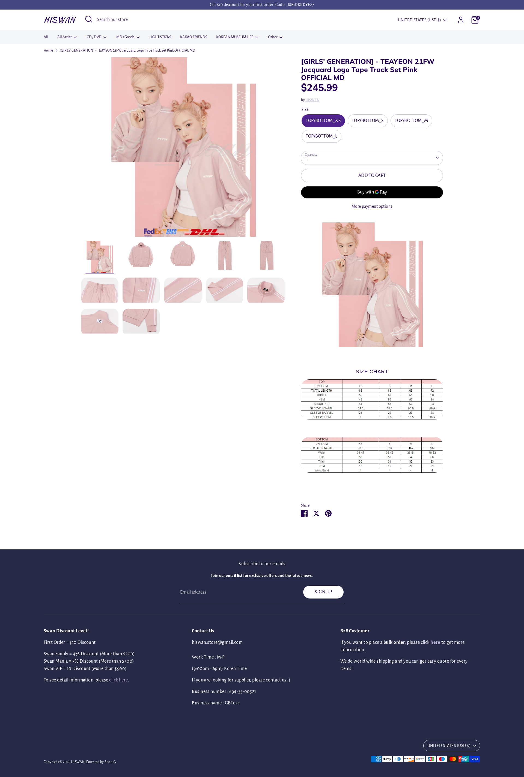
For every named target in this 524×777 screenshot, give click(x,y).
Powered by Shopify (101, 762)
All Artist (64, 37)
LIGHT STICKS (160, 37)
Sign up (323, 592)
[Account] (460, 19)
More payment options (372, 206)
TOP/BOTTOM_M (411, 120)
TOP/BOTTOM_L (321, 136)
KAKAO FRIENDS (193, 37)
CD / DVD (94, 37)
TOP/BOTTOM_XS (323, 120)
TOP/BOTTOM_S (368, 120)
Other (273, 37)
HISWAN (59, 20)
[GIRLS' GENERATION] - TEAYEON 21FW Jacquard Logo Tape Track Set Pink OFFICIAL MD (127, 50)
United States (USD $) (419, 20)
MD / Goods (125, 37)
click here (118, 680)
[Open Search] (88, 19)
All (46, 37)
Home (48, 50)
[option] (183, 149)
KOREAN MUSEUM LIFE (235, 37)
